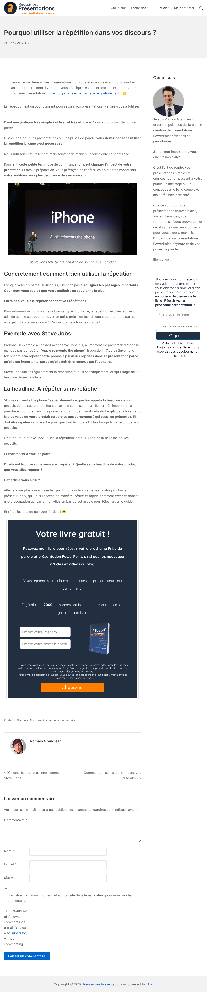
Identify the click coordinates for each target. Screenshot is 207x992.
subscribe (18, 933)
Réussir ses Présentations (102, 984)
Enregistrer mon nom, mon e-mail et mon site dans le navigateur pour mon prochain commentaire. (70, 898)
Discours (22, 720)
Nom (9, 851)
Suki (150, 984)
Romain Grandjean (46, 741)
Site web (10, 878)
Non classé (37, 720)
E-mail (10, 864)
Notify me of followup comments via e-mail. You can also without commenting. (16, 927)
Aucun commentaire (62, 720)
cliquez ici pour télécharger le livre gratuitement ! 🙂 (86, 93)
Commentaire (15, 820)
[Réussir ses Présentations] (29, 8)
